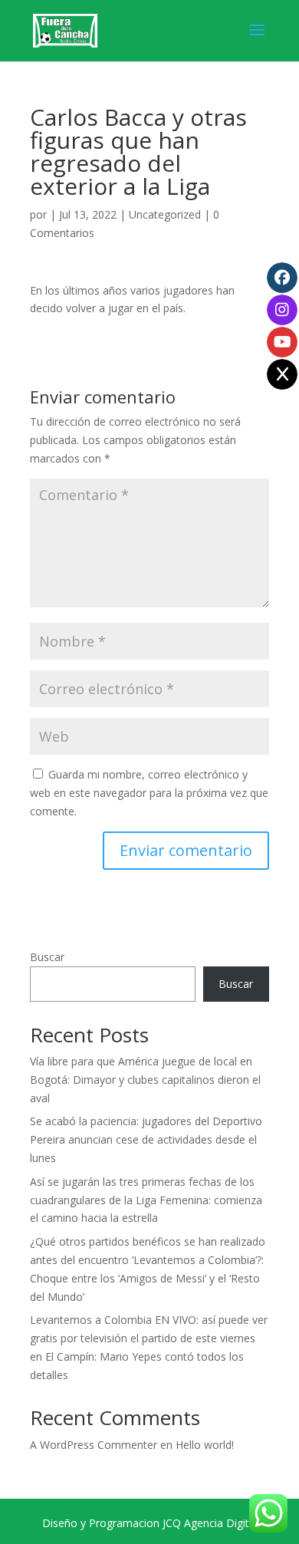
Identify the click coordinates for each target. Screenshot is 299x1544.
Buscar (47, 957)
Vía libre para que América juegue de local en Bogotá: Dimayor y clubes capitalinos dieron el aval (145, 1079)
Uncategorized (165, 214)
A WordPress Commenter (93, 1444)
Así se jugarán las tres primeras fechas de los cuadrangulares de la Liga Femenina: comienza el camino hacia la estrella (146, 1200)
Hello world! (205, 1444)
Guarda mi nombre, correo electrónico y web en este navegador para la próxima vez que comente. (149, 792)
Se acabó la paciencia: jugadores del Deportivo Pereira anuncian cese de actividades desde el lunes (146, 1139)
